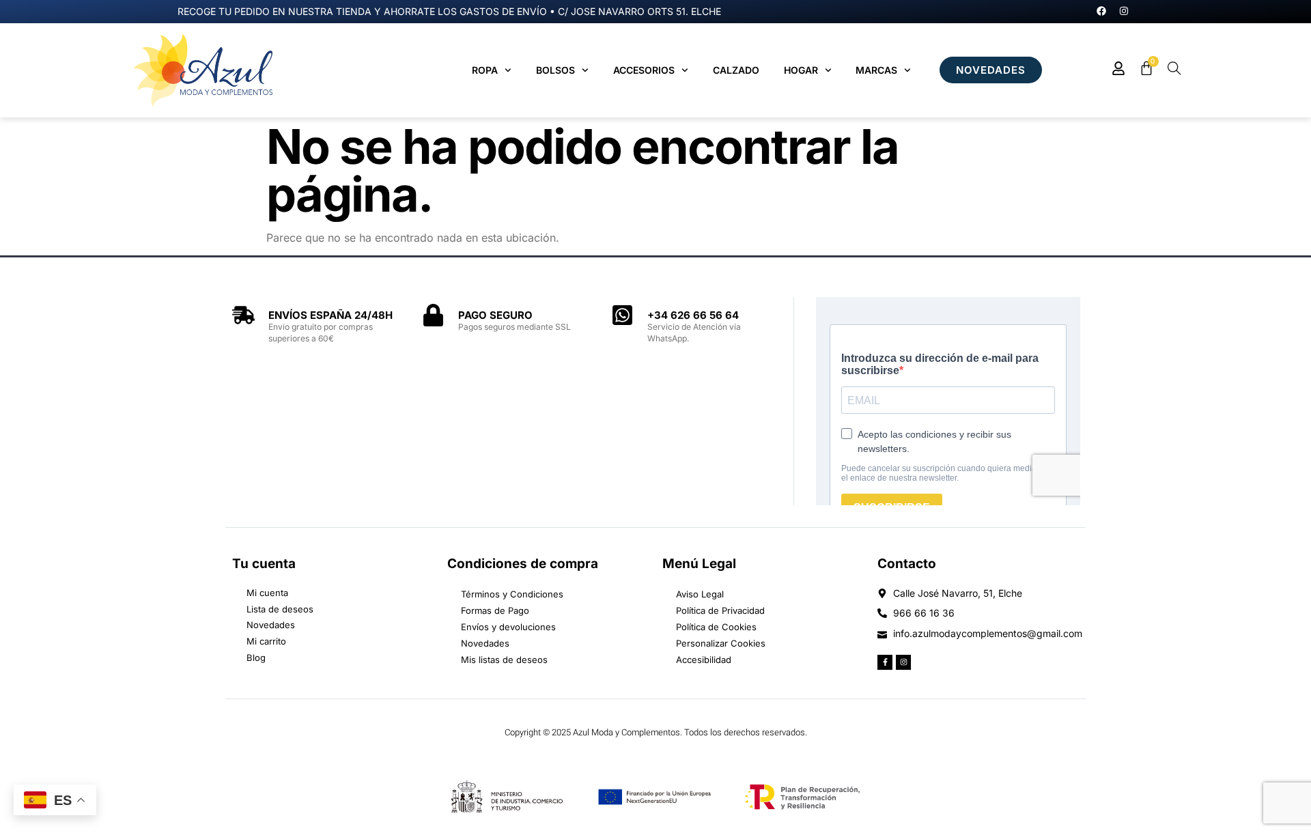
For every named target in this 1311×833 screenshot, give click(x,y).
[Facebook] (1101, 10)
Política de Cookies (716, 626)
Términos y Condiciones (512, 594)
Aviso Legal (700, 594)
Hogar (801, 70)
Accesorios (644, 70)
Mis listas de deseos (504, 659)
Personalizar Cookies (720, 643)
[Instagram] (1123, 10)
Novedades (485, 643)
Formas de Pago (495, 610)
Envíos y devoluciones (508, 626)
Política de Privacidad (720, 610)
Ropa (485, 70)
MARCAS (876, 70)
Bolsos (555, 70)
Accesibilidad (703, 659)
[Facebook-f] (884, 662)
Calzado (736, 70)
